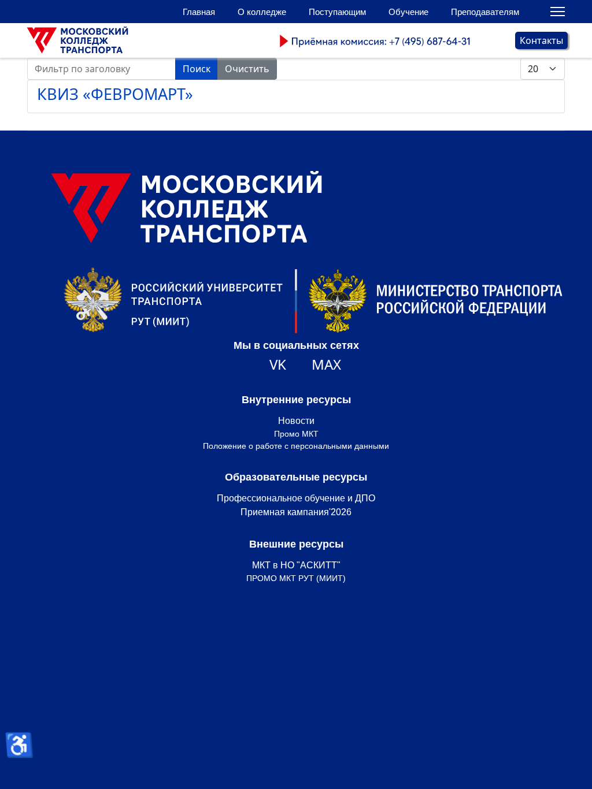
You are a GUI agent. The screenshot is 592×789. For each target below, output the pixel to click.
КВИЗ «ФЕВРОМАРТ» (115, 94)
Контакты (541, 40)
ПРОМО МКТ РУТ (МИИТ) (296, 578)
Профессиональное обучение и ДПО (296, 498)
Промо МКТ (296, 433)
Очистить (247, 68)
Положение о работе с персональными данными (296, 446)
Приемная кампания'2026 (296, 512)
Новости (296, 421)
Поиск (196, 68)
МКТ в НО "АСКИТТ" (296, 565)
